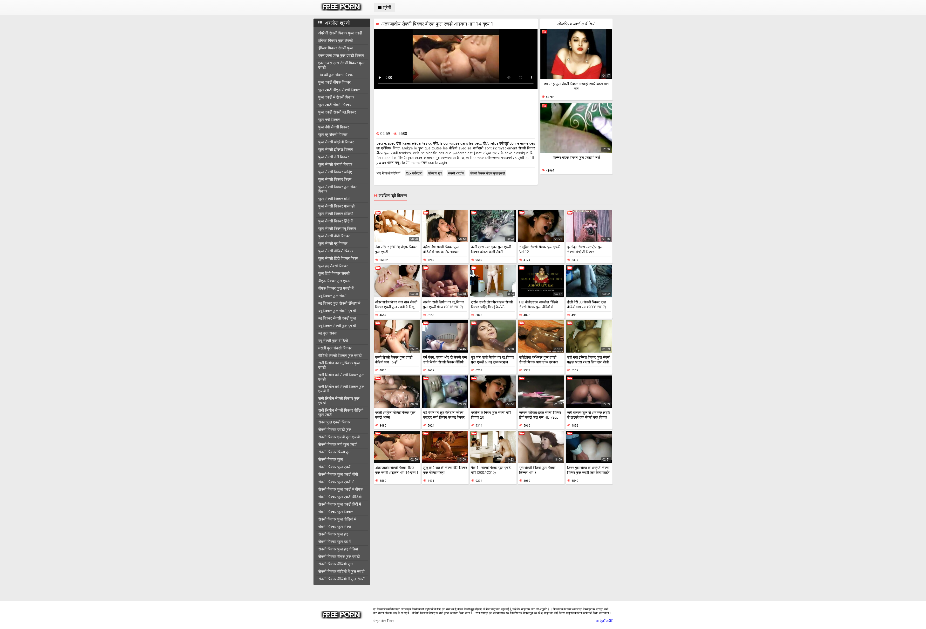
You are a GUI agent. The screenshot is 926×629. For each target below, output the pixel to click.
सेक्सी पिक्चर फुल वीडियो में (337, 519)
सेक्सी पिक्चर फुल (330, 459)
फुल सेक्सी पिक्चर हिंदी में (335, 221)
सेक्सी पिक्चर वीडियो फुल (335, 564)
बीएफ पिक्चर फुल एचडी (334, 281)
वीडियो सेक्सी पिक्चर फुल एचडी (340, 355)
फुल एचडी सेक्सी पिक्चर (334, 104)
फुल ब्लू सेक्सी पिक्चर (332, 134)
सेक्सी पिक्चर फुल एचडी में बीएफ (340, 489)
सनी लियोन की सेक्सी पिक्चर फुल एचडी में (341, 388)
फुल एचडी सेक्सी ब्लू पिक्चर (337, 112)
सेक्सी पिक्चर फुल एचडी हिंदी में (339, 504)
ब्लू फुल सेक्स (327, 333)
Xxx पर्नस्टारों (414, 173)
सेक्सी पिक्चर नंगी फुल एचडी (337, 444)
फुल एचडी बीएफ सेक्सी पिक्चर (339, 89)
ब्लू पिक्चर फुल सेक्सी (332, 296)
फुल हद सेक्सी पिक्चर (333, 266)
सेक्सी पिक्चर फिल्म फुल (334, 452)
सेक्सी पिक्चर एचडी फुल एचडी (339, 437)
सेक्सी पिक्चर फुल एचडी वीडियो (340, 497)
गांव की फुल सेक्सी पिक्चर (336, 75)
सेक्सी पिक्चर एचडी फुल (334, 429)
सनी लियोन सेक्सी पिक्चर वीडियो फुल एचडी (340, 412)
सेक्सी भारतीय (456, 173)
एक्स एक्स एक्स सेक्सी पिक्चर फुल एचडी (341, 65)
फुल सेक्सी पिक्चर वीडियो (335, 213)
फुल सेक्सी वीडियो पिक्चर (335, 251)
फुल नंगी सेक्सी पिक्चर (333, 127)
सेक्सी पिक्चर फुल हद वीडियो (338, 549)
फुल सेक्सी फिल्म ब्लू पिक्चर (337, 228)
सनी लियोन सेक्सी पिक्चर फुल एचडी (339, 400)
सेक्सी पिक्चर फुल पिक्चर (335, 511)
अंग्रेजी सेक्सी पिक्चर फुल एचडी (340, 33)
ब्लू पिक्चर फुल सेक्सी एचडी (337, 310)
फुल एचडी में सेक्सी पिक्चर (336, 97)
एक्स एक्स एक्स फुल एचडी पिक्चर (341, 55)
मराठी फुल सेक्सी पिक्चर (335, 348)
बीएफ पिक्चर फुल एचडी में (336, 288)
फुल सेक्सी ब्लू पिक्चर (332, 243)
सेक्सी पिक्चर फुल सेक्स (334, 526)
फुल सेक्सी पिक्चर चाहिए (335, 172)
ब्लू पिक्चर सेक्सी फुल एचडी (337, 325)
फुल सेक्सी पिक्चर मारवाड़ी (336, 206)
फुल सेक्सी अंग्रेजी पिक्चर (336, 142)
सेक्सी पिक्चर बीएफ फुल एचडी (339, 556)
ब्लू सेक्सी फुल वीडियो (333, 340)
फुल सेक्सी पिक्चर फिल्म (334, 179)
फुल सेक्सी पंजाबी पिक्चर (335, 164)
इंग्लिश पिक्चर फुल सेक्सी (335, 40)
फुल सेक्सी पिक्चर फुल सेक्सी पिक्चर (338, 189)
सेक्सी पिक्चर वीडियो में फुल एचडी (341, 571)
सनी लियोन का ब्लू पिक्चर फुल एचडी (339, 365)
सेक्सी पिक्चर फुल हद (333, 534)
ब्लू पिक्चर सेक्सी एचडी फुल (337, 318)
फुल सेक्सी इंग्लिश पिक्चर (335, 149)
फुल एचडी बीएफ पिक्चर (334, 82)
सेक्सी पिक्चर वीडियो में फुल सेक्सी (341, 579)
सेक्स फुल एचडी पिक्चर (334, 422)
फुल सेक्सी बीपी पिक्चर (334, 236)
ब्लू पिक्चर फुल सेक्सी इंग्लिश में (339, 303)
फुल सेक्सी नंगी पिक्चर (333, 157)
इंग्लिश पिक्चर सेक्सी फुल (335, 48)
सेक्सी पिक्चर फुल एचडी (334, 467)
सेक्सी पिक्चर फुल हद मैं (334, 541)
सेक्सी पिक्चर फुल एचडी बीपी (338, 474)
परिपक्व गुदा (435, 173)
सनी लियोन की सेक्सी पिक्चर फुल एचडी (341, 377)
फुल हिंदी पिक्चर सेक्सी (334, 273)
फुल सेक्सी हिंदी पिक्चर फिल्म (338, 258)
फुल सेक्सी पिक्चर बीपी (334, 198)
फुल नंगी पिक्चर (329, 119)
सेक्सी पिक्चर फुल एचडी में (336, 482)
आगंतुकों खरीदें (604, 621)
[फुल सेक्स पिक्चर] (341, 10)
